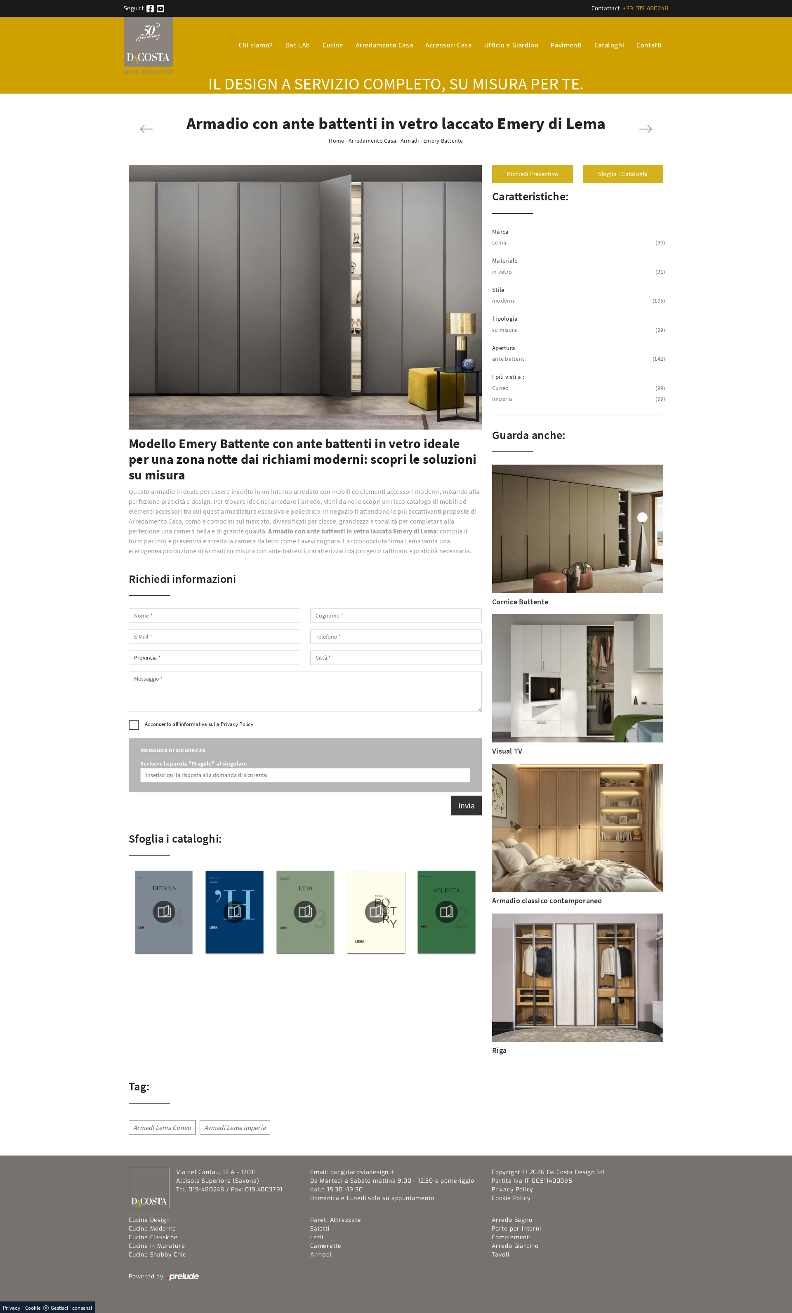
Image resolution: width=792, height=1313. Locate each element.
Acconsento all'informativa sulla (199, 724)
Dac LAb (297, 45)
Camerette (326, 1246)
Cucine (333, 45)
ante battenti (577, 358)
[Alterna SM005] (645, 129)
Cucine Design (149, 1220)
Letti (316, 1237)
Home (336, 140)
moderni (577, 300)
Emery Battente (443, 140)
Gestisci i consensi (71, 1307)
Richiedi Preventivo (532, 174)
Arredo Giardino (515, 1246)
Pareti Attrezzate (335, 1220)
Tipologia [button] (505, 318)
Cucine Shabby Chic (157, 1255)
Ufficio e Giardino (511, 45)
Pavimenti (566, 45)
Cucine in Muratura (157, 1246)
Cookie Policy (511, 1198)
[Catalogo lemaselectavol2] (376, 912)
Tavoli (500, 1255)
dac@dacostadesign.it (362, 1172)
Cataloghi (609, 45)
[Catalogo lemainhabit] (164, 912)
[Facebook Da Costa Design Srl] (151, 8)
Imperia (577, 398)
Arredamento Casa (384, 45)
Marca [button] (500, 231)
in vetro (577, 271)
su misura (577, 330)
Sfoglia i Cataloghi (623, 174)
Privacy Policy (237, 724)
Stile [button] (498, 290)
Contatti (649, 45)
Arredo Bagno (512, 1220)
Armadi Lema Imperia (235, 1127)
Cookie (33, 1307)
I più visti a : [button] (508, 377)
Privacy (11, 1307)
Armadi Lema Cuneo (162, 1127)
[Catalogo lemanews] (305, 912)
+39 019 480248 (645, 8)
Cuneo (577, 388)
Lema (577, 242)
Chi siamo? (256, 45)
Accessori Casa (448, 45)
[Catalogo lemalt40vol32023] (234, 912)
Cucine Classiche (153, 1237)
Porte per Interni (516, 1229)
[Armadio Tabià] (146, 129)
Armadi (410, 140)
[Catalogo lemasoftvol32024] (447, 912)
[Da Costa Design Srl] (148, 45)
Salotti (320, 1229)
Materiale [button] (504, 260)
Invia (466, 805)
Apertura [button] (503, 348)
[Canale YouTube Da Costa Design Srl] (160, 8)
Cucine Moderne (152, 1229)
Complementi (511, 1237)
